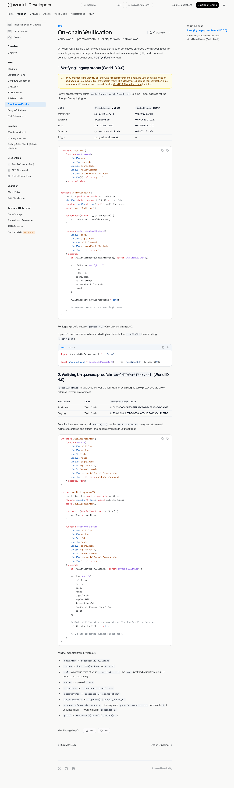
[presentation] (115, 540)
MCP (91, 14)
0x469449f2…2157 (145, 120)
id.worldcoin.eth (102, 120)
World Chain (60, 14)
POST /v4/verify (103, 57)
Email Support (21, 31)
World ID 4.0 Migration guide (127, 84)
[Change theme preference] (223, 5)
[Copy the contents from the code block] (162, 150)
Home (11, 14)
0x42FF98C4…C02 (144, 126)
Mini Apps (35, 14)
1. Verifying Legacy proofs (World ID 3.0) (207, 30)
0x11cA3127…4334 (144, 132)
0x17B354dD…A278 (104, 114)
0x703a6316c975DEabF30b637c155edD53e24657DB (139, 413)
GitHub (17, 37)
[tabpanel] (115, 358)
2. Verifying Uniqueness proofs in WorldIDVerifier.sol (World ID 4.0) (203, 38)
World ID (21, 14)
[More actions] (169, 32)
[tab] (63, 347)
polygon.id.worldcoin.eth (106, 137)
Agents (47, 14)
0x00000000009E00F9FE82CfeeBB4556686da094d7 (139, 408)
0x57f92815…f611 (144, 114)
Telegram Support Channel (27, 25)
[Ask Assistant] (167, 150)
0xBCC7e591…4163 (103, 126)
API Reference (78, 14)
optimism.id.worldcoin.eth (107, 132)
